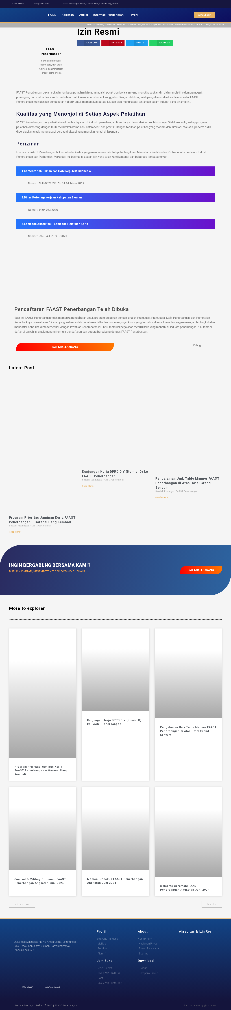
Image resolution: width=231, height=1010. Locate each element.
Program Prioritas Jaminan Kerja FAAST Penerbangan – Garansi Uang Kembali (41, 770)
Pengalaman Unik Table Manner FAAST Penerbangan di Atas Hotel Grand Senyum (187, 483)
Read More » (15, 532)
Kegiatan (68, 14)
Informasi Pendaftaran (108, 14)
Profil (134, 14)
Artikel (83, 14)
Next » (211, 904)
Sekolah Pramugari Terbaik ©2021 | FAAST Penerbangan (45, 1005)
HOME (52, 14)
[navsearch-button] (220, 15)
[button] (88, 43)
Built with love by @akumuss (200, 1005)
